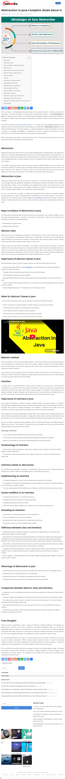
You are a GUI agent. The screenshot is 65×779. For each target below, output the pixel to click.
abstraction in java (7, 663)
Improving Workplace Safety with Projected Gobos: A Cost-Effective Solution (23, 696)
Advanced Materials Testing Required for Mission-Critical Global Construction (24, 693)
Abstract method (8, 75)
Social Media (36, 774)
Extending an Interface (10, 93)
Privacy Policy (60, 774)
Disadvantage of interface (10, 83)
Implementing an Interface (11, 88)
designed (29, 267)
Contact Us (5, 774)
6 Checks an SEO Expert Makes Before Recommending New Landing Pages (23, 683)
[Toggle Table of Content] (28, 57)
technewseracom (5, 14)
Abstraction (7, 60)
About (11, 774)
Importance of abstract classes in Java (14, 70)
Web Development (50, 774)
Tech (21, 14)
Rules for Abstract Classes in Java (12, 73)
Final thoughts (8, 103)
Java (27, 422)
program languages (20, 125)
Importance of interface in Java (12, 80)
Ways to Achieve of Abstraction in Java (14, 65)
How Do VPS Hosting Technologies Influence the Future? (18, 686)
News (30, 774)
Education (24, 774)
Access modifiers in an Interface (12, 90)
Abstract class (7, 68)
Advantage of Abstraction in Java (12, 98)
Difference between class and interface (14, 95)
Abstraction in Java (9, 62)
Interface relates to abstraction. (12, 85)
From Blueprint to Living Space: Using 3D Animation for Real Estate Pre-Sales (24, 689)
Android (17, 774)
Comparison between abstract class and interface (17, 100)
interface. (39, 198)
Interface (6, 78)
